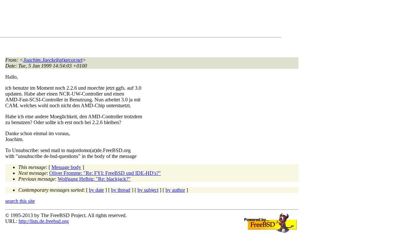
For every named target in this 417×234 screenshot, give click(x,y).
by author (175, 190)
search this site (20, 201)
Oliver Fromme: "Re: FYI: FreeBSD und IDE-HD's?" (105, 173)
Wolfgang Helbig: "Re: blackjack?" (94, 179)
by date (96, 190)
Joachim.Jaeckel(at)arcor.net (52, 60)
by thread (120, 190)
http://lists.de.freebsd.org (44, 221)
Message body (66, 167)
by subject (147, 190)
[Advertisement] (123, 19)
